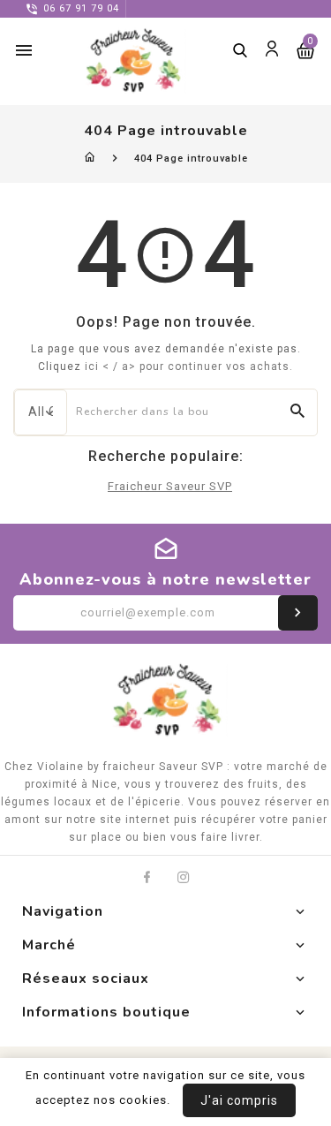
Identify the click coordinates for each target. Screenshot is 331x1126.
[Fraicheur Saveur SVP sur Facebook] (146, 877)
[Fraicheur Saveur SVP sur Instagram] (184, 877)
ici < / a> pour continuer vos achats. (189, 366)
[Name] (298, 613)
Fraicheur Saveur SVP (170, 486)
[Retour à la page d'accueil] (90, 158)
